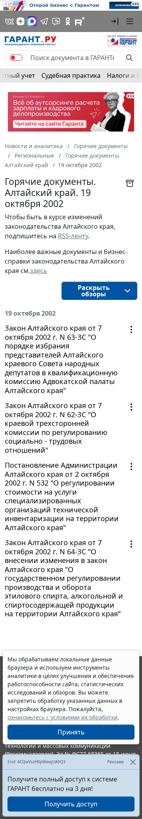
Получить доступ (71, 804)
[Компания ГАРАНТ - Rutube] (79, 21)
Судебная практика (71, 75)
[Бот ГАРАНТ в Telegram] (56, 21)
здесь (38, 270)
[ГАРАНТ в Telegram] (44, 21)
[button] (114, 21)
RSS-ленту (73, 236)
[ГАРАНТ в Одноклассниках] (68, 21)
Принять (71, 732)
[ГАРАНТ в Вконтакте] (9, 21)
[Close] (133, 762)
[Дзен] (20, 21)
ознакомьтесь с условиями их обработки (62, 717)
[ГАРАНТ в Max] (32, 21)
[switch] (16, 58)
